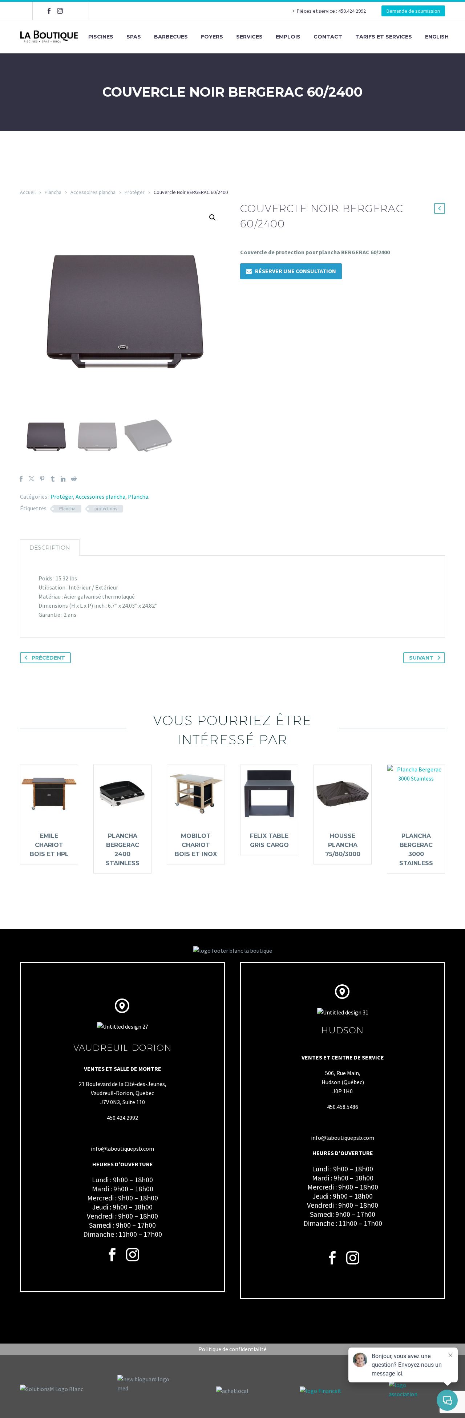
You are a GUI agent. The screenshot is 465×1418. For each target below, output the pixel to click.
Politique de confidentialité (232, 1349)
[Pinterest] (42, 479)
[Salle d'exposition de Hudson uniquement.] (70, 11)
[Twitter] (32, 479)
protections (105, 509)
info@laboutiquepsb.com (122, 1148)
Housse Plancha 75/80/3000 (342, 845)
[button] (212, 217)
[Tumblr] (53, 479)
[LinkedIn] (63, 479)
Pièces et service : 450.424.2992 (332, 11)
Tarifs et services (383, 36)
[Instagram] (59, 11)
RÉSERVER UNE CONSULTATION (295, 271)
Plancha (53, 192)
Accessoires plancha (93, 192)
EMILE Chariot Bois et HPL (49, 845)
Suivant (421, 658)
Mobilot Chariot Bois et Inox (196, 845)
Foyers (212, 36)
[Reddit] (74, 479)
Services (249, 36)
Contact (328, 36)
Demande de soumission (413, 11)
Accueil (28, 192)
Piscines (100, 36)
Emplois (288, 36)
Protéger (135, 192)
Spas (133, 36)
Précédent (48, 658)
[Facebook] (49, 11)
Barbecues (171, 36)
